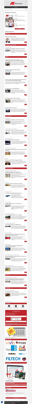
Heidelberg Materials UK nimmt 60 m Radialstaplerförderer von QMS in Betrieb (13, 172)
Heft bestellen (17, 28)
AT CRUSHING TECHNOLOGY (9, 381)
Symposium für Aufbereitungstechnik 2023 (13, 160)
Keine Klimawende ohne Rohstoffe (12, 139)
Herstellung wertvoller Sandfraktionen (13, 224)
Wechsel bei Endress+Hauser (11, 107)
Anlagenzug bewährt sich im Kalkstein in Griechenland (13, 204)
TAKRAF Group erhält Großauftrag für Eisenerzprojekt (12, 70)
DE (25, 1)
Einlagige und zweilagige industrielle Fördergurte (15, 48)
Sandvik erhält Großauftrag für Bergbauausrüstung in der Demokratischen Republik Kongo (15, 80)
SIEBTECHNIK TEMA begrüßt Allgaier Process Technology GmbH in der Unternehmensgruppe (14, 60)
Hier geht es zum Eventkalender (10, 337)
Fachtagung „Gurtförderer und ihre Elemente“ (14, 119)
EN (26, 1)
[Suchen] (26, 9)
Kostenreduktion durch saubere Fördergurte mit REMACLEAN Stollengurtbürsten (15, 235)
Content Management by (8, 403)
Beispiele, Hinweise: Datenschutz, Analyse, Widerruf (12, 323)
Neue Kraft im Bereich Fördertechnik (12, 98)
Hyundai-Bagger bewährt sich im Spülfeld (13, 215)
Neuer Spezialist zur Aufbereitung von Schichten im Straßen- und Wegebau (15, 257)
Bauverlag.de (25, 403)
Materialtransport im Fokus (10, 36)
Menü (16, 7)
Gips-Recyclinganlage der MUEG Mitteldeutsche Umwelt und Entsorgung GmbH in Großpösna (14, 279)
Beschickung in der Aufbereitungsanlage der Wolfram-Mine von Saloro (14, 246)
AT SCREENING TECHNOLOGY (10, 380)
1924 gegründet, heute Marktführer (12, 88)
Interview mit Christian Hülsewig (11, 291)
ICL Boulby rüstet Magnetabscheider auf (13, 193)
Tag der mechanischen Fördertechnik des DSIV (14, 130)
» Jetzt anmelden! (16, 321)
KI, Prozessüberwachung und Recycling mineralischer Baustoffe (16, 150)
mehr (25, 42)
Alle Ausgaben (22, 28)
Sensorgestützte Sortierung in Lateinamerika (14, 266)
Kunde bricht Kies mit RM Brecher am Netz (13, 183)
